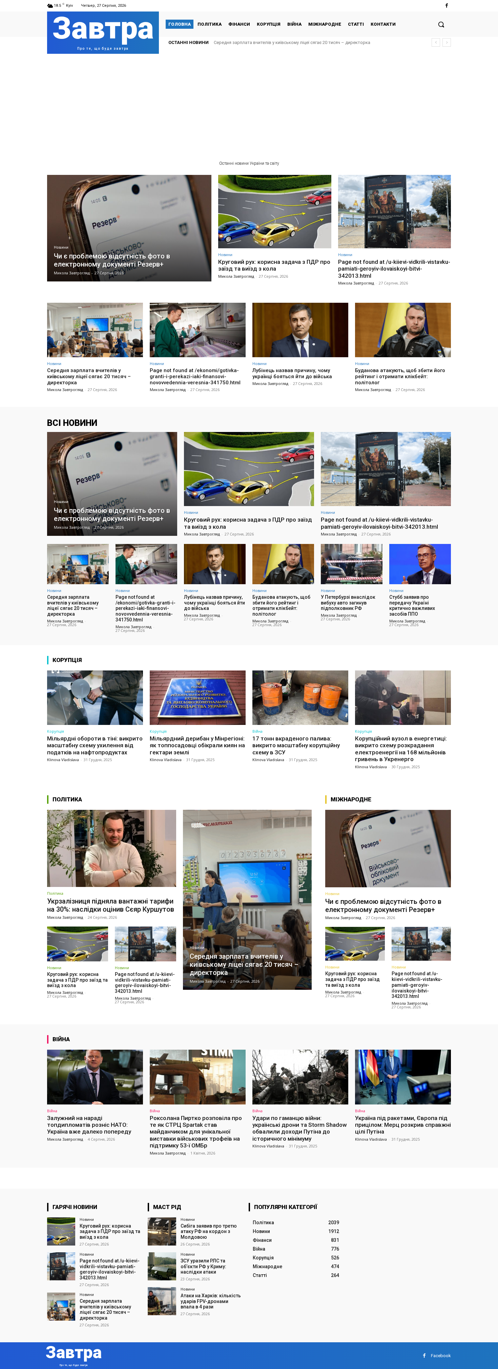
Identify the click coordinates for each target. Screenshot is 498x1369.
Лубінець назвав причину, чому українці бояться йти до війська (292, 373)
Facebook (441, 1355)
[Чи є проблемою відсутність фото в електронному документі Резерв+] (129, 228)
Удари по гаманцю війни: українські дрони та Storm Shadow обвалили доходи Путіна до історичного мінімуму (299, 1128)
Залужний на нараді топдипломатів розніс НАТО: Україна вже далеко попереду (89, 1125)
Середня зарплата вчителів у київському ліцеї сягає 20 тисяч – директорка (292, 42)
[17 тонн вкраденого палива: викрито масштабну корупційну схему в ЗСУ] (300, 697)
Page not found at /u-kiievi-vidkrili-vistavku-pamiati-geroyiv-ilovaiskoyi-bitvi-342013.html (394, 268)
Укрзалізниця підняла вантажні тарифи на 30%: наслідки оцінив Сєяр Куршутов (110, 905)
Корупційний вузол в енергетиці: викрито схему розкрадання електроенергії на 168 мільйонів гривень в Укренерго (401, 748)
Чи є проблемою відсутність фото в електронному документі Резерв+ (383, 905)
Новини (61, 247)
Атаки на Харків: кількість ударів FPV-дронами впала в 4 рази (211, 1301)
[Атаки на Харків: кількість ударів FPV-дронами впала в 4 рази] (162, 1301)
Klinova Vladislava (63, 759)
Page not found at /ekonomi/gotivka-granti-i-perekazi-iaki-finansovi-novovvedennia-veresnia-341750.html (195, 376)
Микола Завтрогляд (236, 276)
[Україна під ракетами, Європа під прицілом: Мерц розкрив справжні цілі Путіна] (403, 1077)
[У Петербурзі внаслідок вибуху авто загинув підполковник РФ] (351, 564)
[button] (441, 24)
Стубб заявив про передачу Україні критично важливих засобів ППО (412, 605)
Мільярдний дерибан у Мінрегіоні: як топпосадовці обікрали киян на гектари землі (197, 745)
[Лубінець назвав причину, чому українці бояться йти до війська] (300, 330)
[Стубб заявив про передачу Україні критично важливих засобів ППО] (420, 564)
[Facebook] (446, 5)
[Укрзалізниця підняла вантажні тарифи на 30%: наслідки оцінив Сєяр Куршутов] (111, 848)
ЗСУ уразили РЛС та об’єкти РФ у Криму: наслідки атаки (203, 1266)
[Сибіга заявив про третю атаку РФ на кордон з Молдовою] (162, 1231)
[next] (446, 42)
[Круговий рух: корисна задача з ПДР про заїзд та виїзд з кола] (274, 211)
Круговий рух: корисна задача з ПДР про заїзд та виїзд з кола (274, 265)
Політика (55, 893)
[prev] (436, 42)
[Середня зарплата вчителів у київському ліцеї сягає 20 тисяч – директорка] (95, 330)
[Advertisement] (249, 104)
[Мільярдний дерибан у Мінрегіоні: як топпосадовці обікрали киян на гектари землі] (198, 697)
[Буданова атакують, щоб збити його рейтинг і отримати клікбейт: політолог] (403, 330)
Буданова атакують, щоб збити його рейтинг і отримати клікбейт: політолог (400, 376)
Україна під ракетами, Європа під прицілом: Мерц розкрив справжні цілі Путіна (403, 1125)
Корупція (55, 731)
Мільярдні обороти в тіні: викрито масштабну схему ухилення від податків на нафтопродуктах (95, 745)
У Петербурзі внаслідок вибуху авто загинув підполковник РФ (348, 602)
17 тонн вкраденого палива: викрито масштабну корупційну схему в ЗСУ (296, 745)
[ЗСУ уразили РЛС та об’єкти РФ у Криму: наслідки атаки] (162, 1266)
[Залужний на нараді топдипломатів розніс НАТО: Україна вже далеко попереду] (95, 1077)
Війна (257, 731)
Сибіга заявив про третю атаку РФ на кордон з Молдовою (209, 1231)
